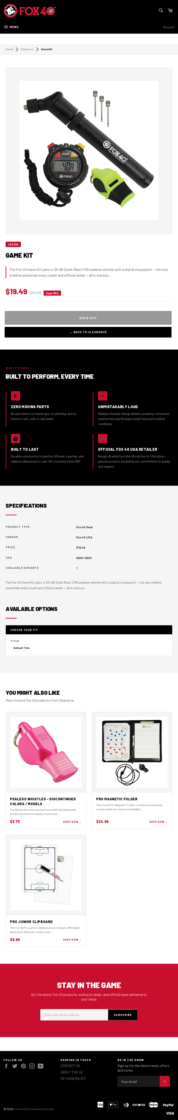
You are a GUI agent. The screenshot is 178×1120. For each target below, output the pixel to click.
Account (169, 27)
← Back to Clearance (88, 332)
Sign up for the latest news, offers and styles (143, 1068)
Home (9, 49)
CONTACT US (70, 1066)
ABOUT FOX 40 (71, 1072)
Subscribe (123, 1014)
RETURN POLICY (73, 1078)
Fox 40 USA (21, 1109)
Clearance (27, 49)
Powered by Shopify (41, 1109)
